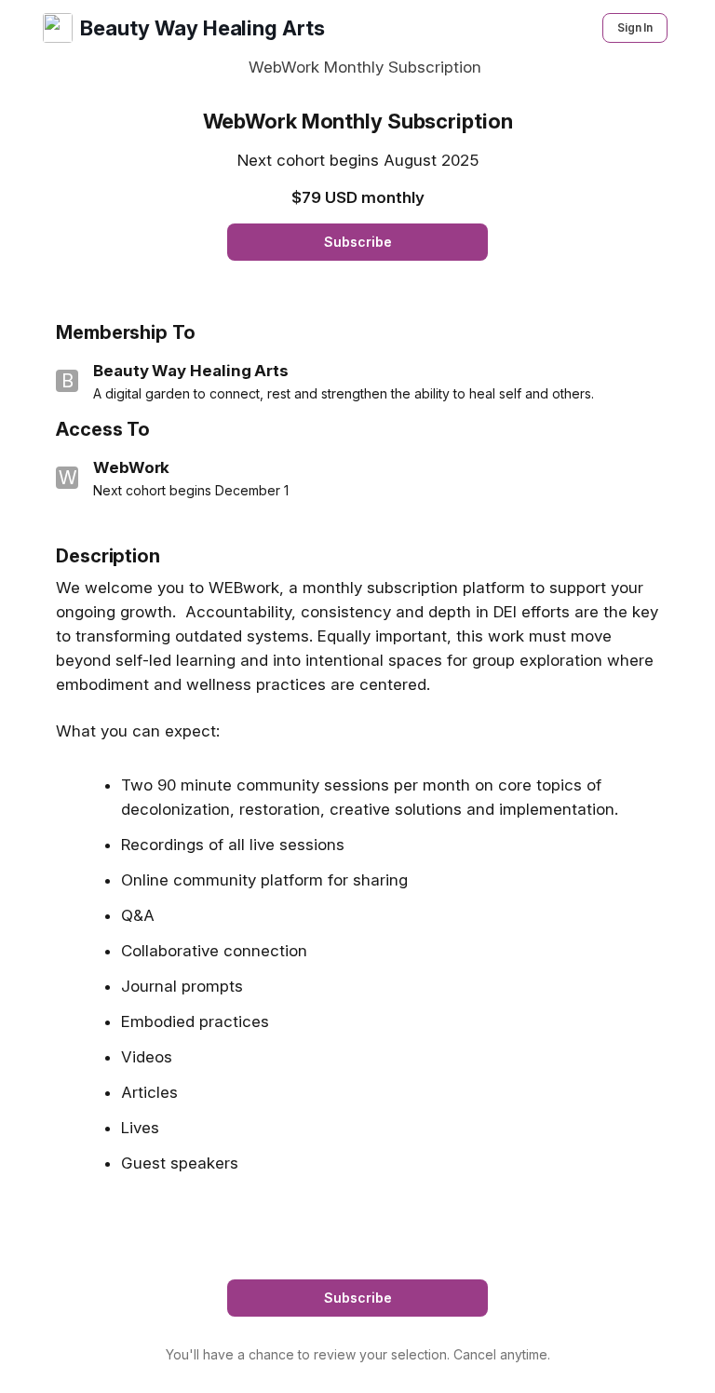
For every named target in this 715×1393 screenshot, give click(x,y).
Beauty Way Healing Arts (202, 28)
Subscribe (358, 242)
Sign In (635, 27)
